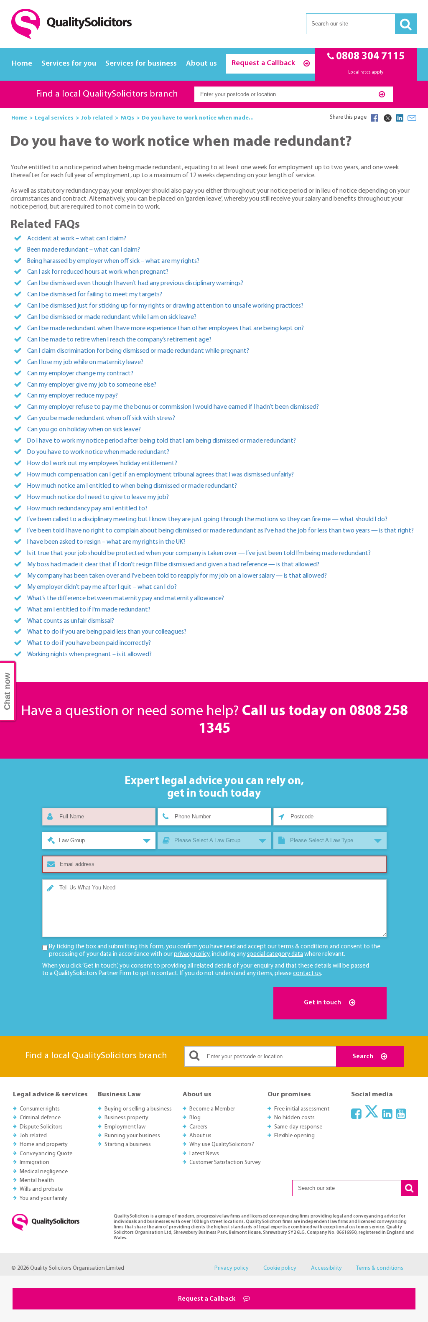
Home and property (44, 1144)
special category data (275, 954)
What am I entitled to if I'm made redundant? (88, 609)
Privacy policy (231, 1268)
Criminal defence (40, 1118)
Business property (126, 1118)
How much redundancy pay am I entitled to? (87, 508)
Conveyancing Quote (46, 1154)
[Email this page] (412, 118)
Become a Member (212, 1109)
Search (363, 1056)
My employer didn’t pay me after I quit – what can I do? (102, 587)
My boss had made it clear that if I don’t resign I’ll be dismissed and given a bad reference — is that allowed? (173, 564)
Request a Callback (264, 63)
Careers (198, 1127)
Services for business (141, 64)
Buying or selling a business (138, 1109)
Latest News (204, 1154)
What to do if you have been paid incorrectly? (89, 643)
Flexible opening (294, 1136)
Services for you (68, 64)
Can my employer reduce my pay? (72, 395)
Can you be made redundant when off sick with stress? (101, 418)
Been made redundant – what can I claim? (83, 250)
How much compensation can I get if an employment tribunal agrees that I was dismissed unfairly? (160, 474)
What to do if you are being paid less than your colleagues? (106, 632)
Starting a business (127, 1144)
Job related (33, 1136)
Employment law (124, 1127)
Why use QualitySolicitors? (221, 1144)
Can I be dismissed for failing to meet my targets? (94, 294)
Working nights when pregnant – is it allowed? (89, 654)
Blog (195, 1118)
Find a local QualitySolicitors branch (107, 94)
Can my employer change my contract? (80, 373)
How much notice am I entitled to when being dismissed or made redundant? (132, 486)
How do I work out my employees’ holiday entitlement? (102, 463)
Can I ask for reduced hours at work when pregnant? (97, 272)
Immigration (34, 1162)
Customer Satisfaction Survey (225, 1162)
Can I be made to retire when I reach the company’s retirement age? (119, 339)
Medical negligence (44, 1172)
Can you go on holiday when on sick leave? (84, 429)
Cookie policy (279, 1268)
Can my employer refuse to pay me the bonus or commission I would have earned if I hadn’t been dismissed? (173, 407)
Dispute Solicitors (41, 1127)
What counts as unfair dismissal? (70, 621)
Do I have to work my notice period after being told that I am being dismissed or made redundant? (161, 441)
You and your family (43, 1198)
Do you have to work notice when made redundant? (98, 452)
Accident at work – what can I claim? (76, 238)
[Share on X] (387, 118)
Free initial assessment (301, 1109)
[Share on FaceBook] (374, 118)
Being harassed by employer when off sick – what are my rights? (113, 261)
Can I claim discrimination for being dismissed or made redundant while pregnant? (138, 351)
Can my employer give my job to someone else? (91, 385)
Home (22, 64)
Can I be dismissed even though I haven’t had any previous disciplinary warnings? (135, 283)
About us (201, 64)
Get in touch (323, 1002)
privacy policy (191, 954)
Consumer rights (40, 1109)
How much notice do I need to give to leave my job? (98, 497)
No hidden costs (294, 1118)
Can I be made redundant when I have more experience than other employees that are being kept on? (165, 328)
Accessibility (326, 1268)
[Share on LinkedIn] (399, 118)
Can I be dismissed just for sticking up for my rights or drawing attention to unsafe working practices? (165, 306)
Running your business (132, 1136)
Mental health (37, 1180)
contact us (307, 973)
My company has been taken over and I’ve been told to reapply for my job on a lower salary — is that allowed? (177, 576)
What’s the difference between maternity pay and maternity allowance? (125, 598)
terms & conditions (303, 947)
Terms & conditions (379, 1268)
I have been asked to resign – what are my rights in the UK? (106, 542)
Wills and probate (41, 1189)
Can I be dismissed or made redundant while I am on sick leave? (111, 317)
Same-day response (298, 1127)
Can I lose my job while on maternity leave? (85, 362)
